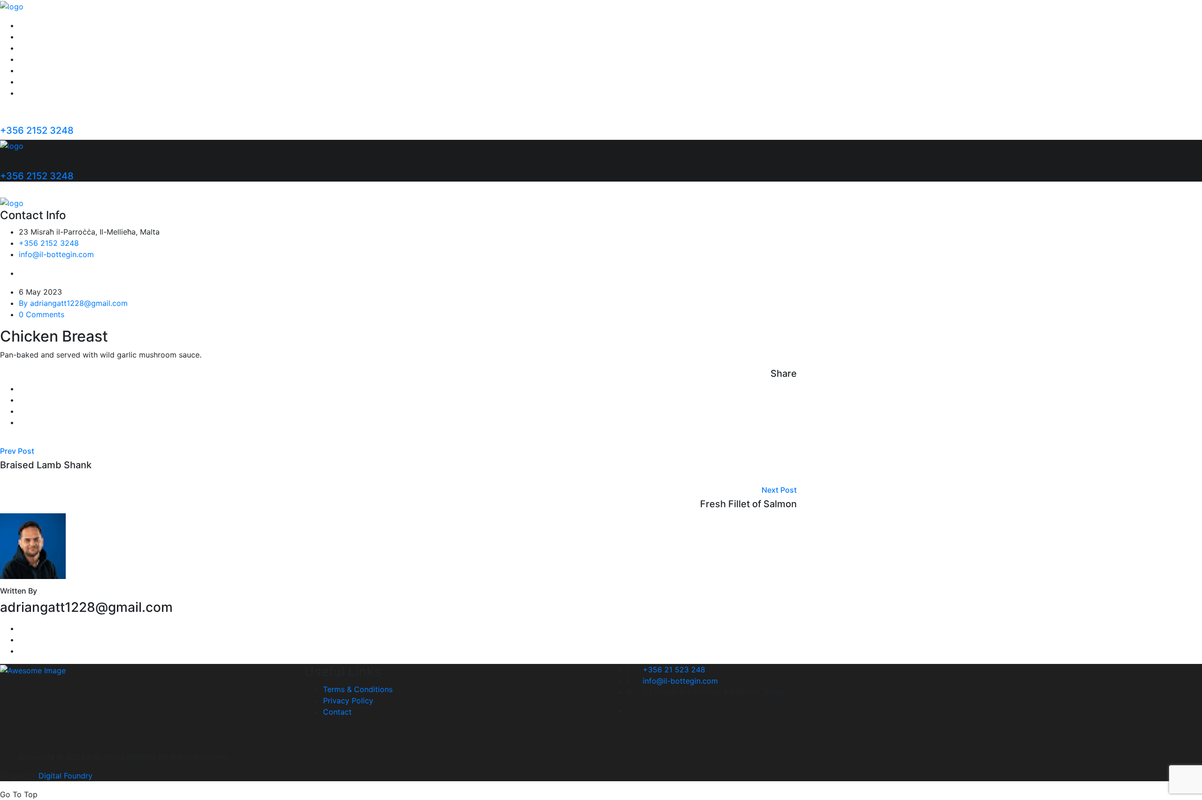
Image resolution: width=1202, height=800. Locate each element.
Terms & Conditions (358, 689)
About (29, 36)
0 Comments (41, 314)
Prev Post (17, 451)
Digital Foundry (65, 775)
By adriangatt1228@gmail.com (73, 303)
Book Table (39, 93)
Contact (337, 711)
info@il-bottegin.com (56, 254)
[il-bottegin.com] (11, 5)
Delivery (33, 70)
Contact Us (39, 81)
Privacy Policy (348, 700)
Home (29, 25)
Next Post (779, 490)
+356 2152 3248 (37, 130)
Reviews (33, 59)
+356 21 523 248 (674, 669)
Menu (28, 48)
